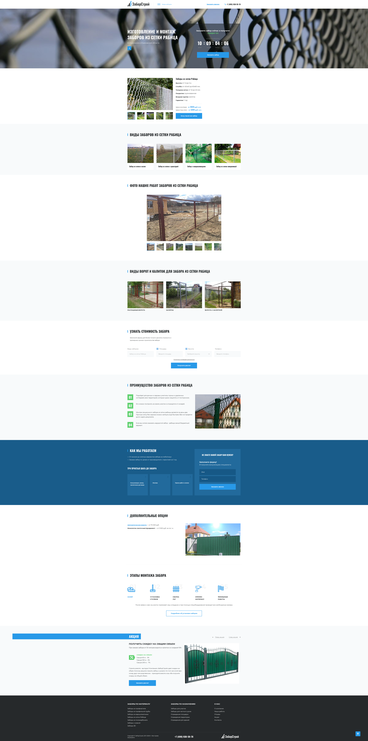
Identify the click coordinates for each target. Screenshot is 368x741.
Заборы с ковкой (133, 723)
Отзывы (217, 714)
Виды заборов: (133, 349)
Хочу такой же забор (189, 116)
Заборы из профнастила (136, 708)
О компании (219, 708)
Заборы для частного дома (181, 711)
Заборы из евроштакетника (137, 714)
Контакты (218, 720)
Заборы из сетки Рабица (136, 717)
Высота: (191, 349)
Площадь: (162, 349)
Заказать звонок (217, 487)
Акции (216, 717)
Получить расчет (184, 365)
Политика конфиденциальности (184, 359)
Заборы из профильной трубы (138, 711)
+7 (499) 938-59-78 (234, 4)
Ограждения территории (180, 717)
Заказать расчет (199, 681)
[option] (184, 99)
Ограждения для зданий (180, 720)
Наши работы (219, 711)
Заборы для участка (178, 708)
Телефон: (218, 349)
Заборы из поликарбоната (137, 720)
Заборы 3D (131, 726)
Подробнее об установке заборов (184, 613)
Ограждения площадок (180, 714)
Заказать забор (213, 55)
